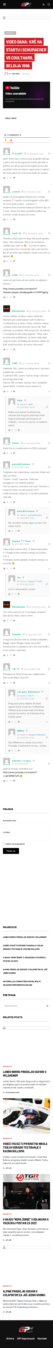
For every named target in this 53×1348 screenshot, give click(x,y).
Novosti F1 (10, 33)
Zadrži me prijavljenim (15, 844)
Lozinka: (6, 832)
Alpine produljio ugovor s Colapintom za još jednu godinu (24, 1293)
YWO (30, 404)
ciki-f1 (31, 696)
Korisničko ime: (9, 820)
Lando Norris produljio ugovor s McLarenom (25, 937)
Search (47, 1006)
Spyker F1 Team (35, 581)
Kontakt (42, 1338)
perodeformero (35, 515)
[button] (4, 4)
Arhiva (10, 1338)
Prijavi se (10, 851)
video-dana (10, 118)
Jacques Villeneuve (36, 735)
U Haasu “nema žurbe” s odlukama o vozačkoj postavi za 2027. (26, 1221)
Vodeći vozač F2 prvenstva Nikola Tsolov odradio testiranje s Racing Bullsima (25, 1147)
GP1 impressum (26, 1338)
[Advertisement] (26, 887)
